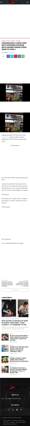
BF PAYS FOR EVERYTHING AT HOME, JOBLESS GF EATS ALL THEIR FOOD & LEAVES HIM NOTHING (19, 338)
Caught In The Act (5, 40)
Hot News (13, 40)
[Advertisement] (15, 19)
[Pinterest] (15, 56)
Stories (3, 318)
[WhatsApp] (23, 56)
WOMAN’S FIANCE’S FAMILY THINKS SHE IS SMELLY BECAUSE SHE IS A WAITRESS (19, 359)
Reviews (18, 40)
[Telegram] (17, 409)
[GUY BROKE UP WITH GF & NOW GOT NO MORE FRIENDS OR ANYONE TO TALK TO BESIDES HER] (5, 369)
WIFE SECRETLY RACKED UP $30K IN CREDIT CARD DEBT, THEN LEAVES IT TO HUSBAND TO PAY (15, 323)
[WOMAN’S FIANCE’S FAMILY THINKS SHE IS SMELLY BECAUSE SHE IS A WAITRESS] (5, 359)
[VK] (19, 56)
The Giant (5, 52)
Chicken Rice (5, 137)
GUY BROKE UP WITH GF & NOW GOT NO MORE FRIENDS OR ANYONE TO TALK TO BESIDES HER (18, 370)
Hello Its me (8, 318)
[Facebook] (8, 56)
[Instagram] (13, 409)
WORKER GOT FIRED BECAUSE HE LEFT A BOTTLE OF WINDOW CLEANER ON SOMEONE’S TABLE (19, 349)
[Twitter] (12, 56)
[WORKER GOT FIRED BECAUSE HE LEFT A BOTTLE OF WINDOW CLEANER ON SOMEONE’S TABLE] (5, 348)
